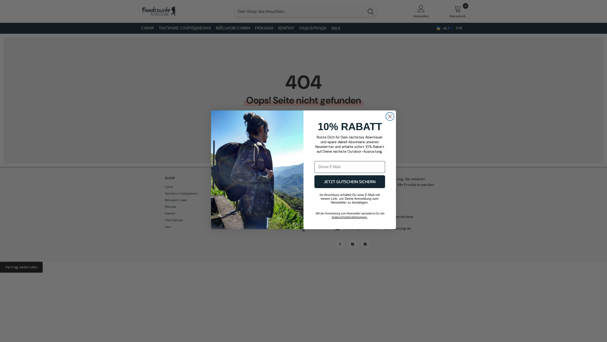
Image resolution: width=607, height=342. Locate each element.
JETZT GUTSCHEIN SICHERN (350, 181)
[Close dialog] (390, 116)
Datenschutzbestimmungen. (350, 217)
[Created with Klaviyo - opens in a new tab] (303, 230)
